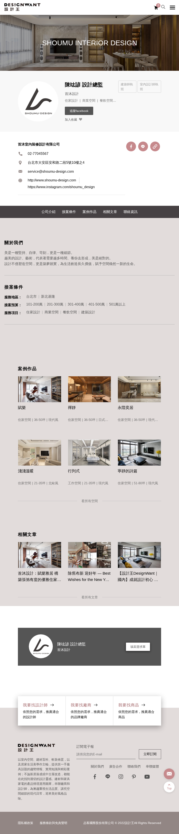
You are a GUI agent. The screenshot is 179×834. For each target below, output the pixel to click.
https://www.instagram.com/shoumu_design (61, 187)
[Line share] (143, 146)
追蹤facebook (79, 111)
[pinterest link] (134, 778)
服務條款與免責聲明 (53, 823)
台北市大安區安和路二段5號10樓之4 (56, 162)
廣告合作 (115, 766)
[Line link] (108, 778)
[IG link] (121, 778)
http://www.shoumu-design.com (52, 180)
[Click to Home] (22, 7)
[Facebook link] (95, 778)
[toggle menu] (172, 7)
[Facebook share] (131, 146)
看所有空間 (89, 501)
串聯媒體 (152, 766)
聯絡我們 (134, 766)
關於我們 (97, 766)
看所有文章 (89, 597)
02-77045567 (38, 153)
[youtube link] (147, 778)
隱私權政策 (25, 823)
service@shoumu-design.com (51, 171)
